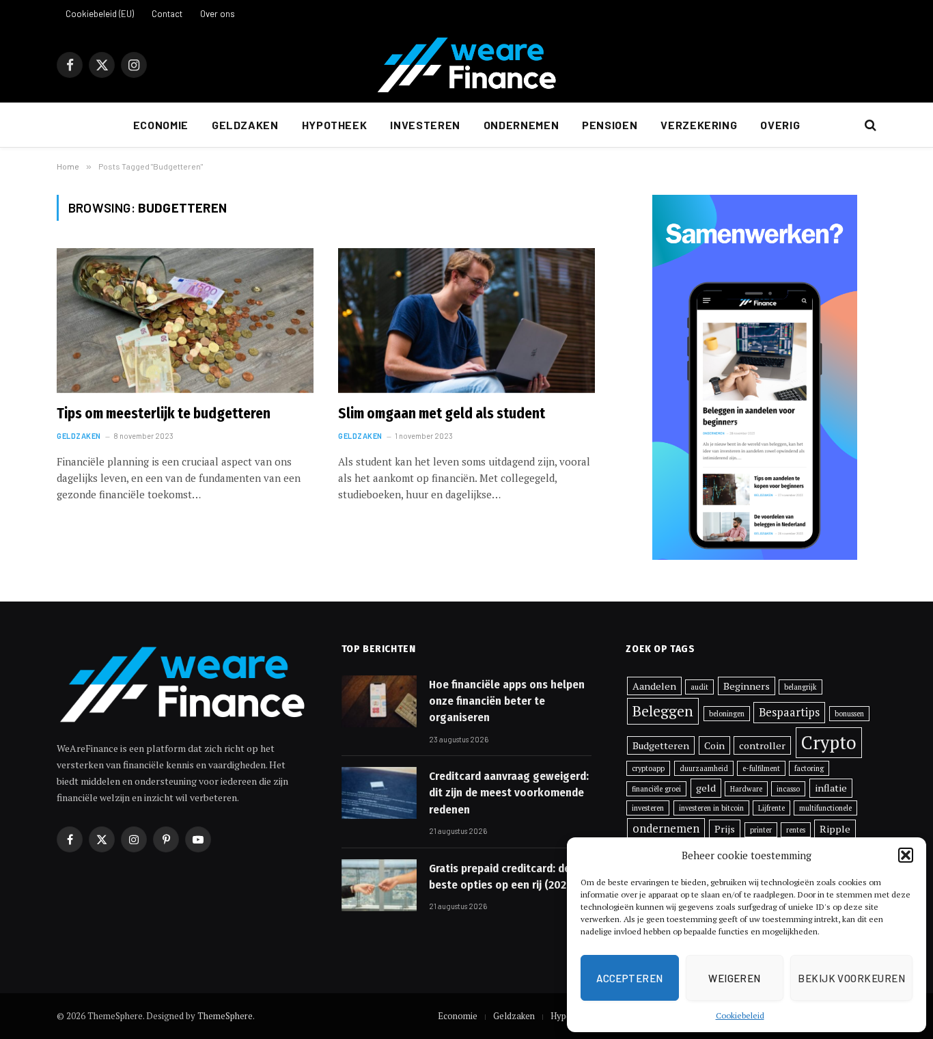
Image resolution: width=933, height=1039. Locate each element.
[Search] (869, 125)
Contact (167, 13)
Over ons (217, 13)
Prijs (724, 828)
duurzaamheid (704, 768)
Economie (161, 124)
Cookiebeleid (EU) (100, 13)
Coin (714, 745)
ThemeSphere (225, 1016)
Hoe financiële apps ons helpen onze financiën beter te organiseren (507, 701)
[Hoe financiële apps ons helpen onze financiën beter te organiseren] (379, 701)
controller (762, 745)
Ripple (835, 828)
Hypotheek (334, 124)
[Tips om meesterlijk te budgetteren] (185, 320)
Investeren (425, 124)
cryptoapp (648, 768)
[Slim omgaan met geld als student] (466, 320)
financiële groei (656, 789)
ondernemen (665, 828)
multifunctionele (825, 808)
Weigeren (734, 978)
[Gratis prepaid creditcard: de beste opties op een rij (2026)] (379, 885)
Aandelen (654, 685)
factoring (809, 768)
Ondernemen (521, 124)
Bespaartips (789, 712)
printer (761, 830)
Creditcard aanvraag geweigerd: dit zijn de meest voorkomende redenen (509, 793)
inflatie (831, 787)
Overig (780, 124)
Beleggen (662, 710)
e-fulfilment (761, 768)
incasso (788, 789)
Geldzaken (245, 124)
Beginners (746, 685)
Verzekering (698, 124)
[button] (906, 855)
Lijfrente (771, 808)
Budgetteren (660, 745)
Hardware (746, 789)
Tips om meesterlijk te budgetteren (163, 413)
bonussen (849, 713)
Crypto (829, 743)
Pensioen (609, 124)
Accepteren (629, 978)
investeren (648, 808)
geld (706, 787)
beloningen (726, 713)
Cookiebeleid (740, 1015)
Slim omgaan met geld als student (441, 413)
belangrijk (800, 687)
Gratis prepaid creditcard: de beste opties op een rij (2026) (502, 876)
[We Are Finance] (466, 65)
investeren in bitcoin (711, 808)
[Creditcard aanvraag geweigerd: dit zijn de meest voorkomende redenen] (379, 793)
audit (699, 687)
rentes (795, 830)
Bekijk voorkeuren (851, 978)
